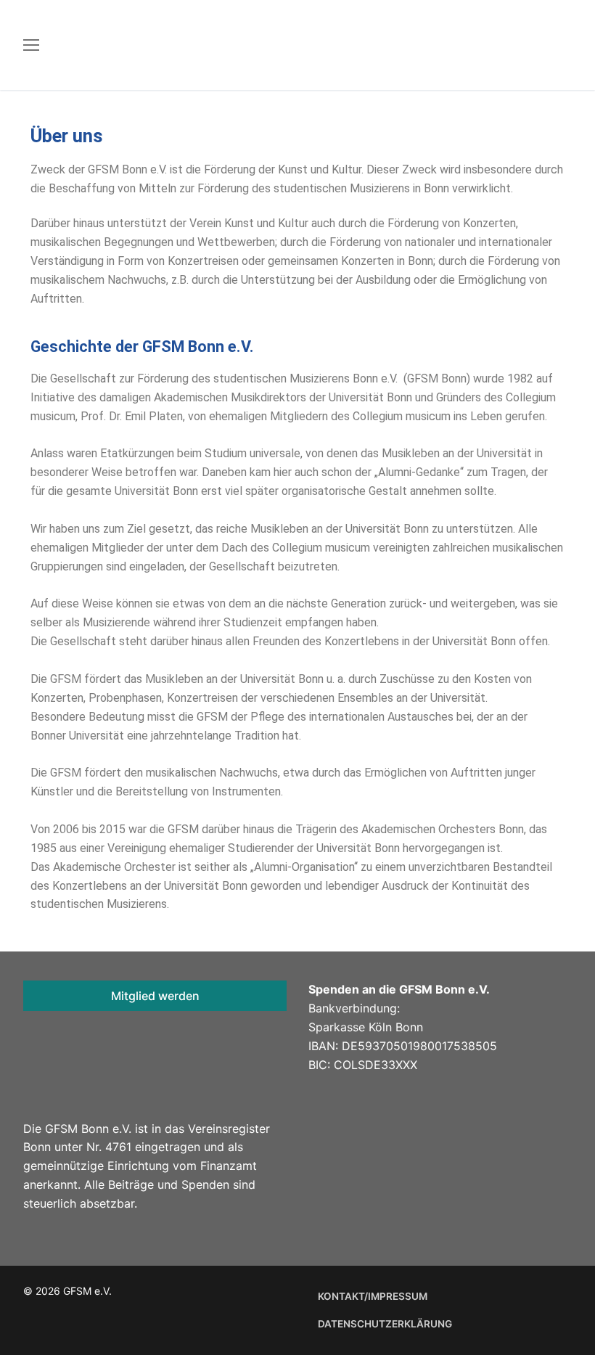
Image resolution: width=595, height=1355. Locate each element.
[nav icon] (31, 45)
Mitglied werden (155, 995)
